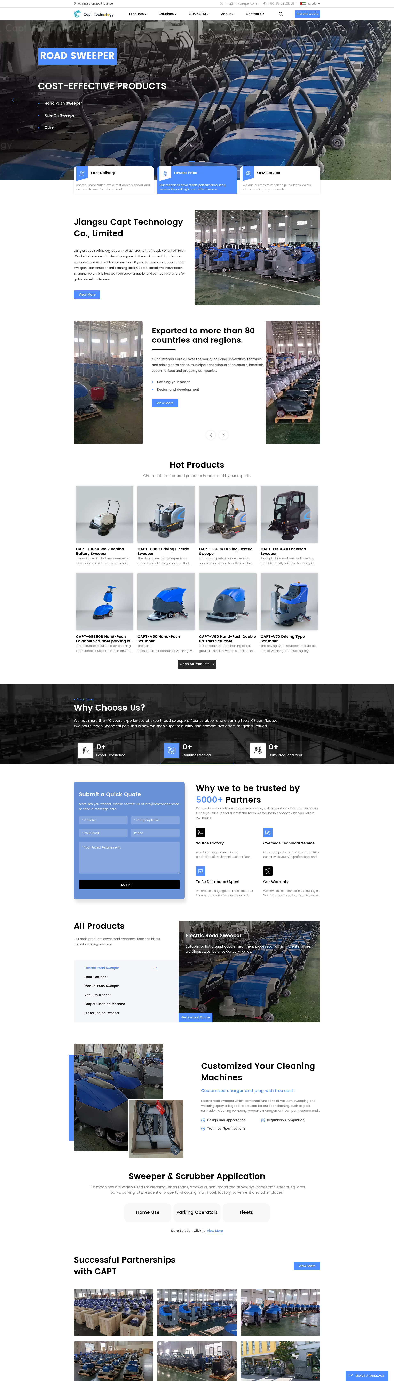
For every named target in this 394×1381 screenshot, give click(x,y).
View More (87, 294)
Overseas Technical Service (289, 843)
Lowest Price (185, 173)
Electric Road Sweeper (214, 936)
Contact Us (255, 14)
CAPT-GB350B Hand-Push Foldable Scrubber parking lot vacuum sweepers (104, 639)
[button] (192, 161)
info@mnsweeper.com (241, 3)
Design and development (232, 389)
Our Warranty (276, 882)
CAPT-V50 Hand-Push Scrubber (158, 639)
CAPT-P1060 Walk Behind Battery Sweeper (100, 551)
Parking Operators (197, 1212)
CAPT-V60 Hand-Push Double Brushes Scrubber (227, 639)
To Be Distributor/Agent (218, 882)
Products (136, 14)
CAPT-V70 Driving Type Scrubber (283, 639)
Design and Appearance (226, 1120)
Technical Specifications (226, 1128)
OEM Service (268, 173)
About (226, 14)
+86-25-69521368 (281, 3)
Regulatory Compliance (286, 1120)
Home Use (148, 1212)
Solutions (166, 14)
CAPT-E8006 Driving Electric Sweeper (225, 551)
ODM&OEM (197, 14)
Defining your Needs (228, 382)
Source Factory (210, 843)
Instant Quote (307, 13)
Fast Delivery (103, 173)
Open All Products (195, 664)
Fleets (246, 1212)
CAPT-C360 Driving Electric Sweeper (163, 551)
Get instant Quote (195, 1017)
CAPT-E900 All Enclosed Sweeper (283, 551)
